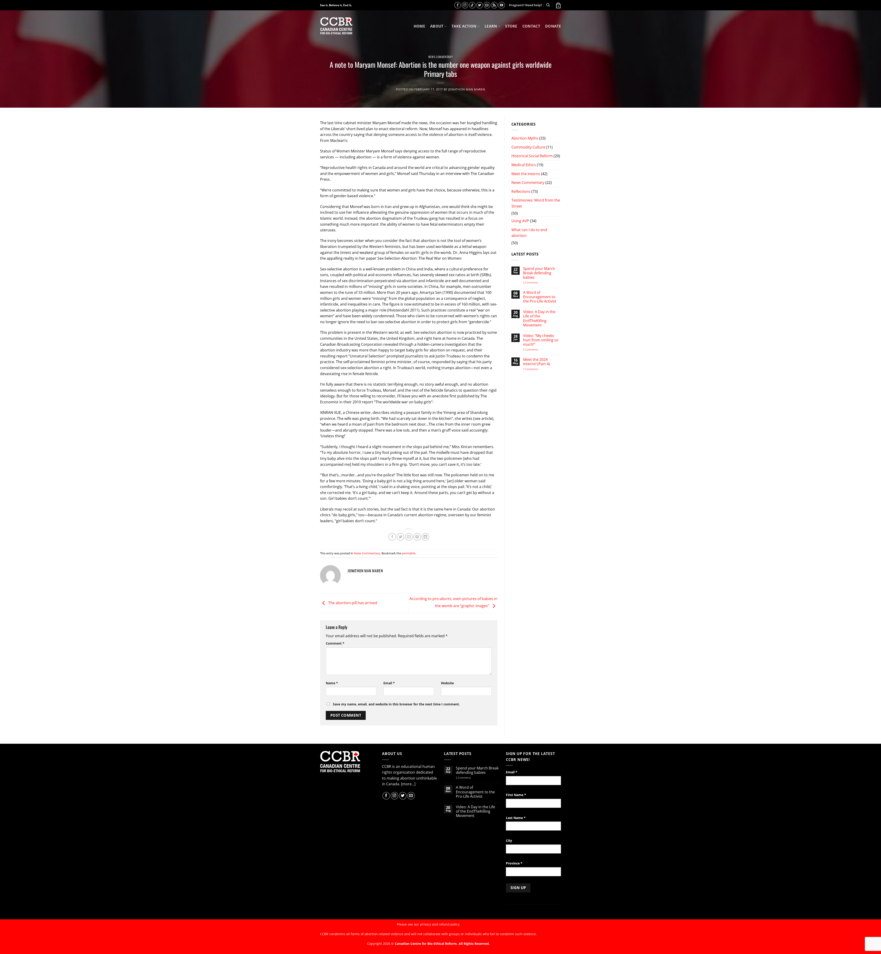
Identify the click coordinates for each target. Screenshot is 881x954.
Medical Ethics (523, 164)
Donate (553, 26)
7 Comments (535, 369)
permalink (408, 553)
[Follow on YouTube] (501, 5)
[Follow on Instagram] (465, 5)
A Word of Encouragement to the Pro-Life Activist (539, 297)
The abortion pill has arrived (352, 603)
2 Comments (536, 282)
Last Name (516, 818)
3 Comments (534, 349)
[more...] (408, 783)
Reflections (520, 191)
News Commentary (440, 57)
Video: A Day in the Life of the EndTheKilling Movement (539, 318)
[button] (558, 5)
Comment (335, 643)
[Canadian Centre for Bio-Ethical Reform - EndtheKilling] (336, 26)
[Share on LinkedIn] (425, 537)
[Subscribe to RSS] (494, 5)
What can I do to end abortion (529, 232)
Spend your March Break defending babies (539, 273)
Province (514, 863)
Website (447, 683)
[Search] (548, 5)
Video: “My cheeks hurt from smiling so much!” (540, 340)
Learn (491, 26)
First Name (516, 795)
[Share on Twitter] (400, 537)
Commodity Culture (528, 147)
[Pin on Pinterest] (417, 537)
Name (332, 683)
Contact (531, 26)
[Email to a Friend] (409, 537)
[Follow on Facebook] (457, 5)
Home (419, 26)
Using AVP (520, 220)
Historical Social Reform (532, 155)
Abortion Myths (524, 138)
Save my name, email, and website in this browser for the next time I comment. (396, 704)
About (436, 26)
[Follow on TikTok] (472, 5)
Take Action (464, 26)
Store (511, 26)
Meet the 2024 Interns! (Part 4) (536, 361)
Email (389, 683)
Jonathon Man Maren (466, 89)
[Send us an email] (487, 5)
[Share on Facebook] (392, 537)
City (509, 840)
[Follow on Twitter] (479, 5)
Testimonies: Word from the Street (535, 203)
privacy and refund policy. (440, 924)
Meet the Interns (525, 173)
